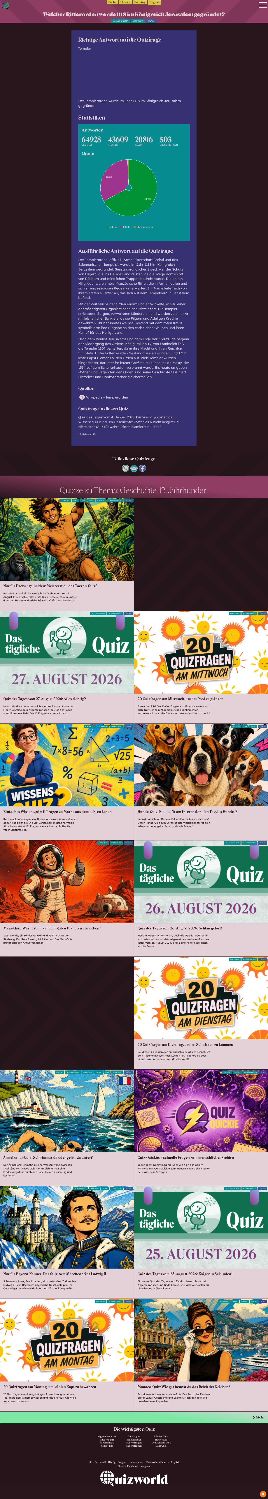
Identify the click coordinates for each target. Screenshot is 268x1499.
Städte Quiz (161, 1439)
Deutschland (116, 1188)
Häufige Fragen (117, 1462)
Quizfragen (234, 613)
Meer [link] (107, 1072)
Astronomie (103, 843)
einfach (151, 21)
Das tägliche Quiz (98, 613)
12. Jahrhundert (120, 21)
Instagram (144, 1466)
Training (139, 2)
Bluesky (122, 1466)
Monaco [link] (244, 1301)
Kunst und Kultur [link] (115, 501)
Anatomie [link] (227, 1072)
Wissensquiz (107, 1439)
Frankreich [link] (87, 1072)
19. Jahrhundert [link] (80, 1188)
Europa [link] (254, 1301)
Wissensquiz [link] (89, 726)
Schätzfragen (134, 1439)
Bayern (105, 1188)
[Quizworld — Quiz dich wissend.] (19, 6)
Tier (245, 726)
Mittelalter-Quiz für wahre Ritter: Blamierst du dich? (119, 427)
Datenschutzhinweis (157, 1462)
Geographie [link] (117, 1072)
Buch (91, 501)
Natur (253, 726)
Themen (125, 2)
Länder (234, 1301)
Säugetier (236, 726)
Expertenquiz (107, 1442)
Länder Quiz (161, 1436)
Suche (112, 2)
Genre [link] (75, 501)
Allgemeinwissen (115, 613)
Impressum (135, 1462)
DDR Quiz (161, 1446)
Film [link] (83, 501)
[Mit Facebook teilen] (142, 470)
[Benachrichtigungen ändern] (263, 1494)
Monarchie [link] (95, 1188)
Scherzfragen (134, 1442)
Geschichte (137, 21)
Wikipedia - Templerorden (107, 397)
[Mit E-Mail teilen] (134, 470)
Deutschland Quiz (161, 1442)
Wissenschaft (116, 726)
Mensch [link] (237, 1072)
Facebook (132, 1466)
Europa (98, 1072)
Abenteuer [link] (65, 501)
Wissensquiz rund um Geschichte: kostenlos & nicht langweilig (128, 422)
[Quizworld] (134, 1484)
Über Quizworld (97, 1462)
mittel (263, 1072)
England (59, 1072)
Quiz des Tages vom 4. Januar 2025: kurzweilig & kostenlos (125, 417)
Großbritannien (73, 1072)
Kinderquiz (107, 1446)
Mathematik (103, 726)
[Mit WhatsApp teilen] (125, 470)
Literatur (100, 501)
